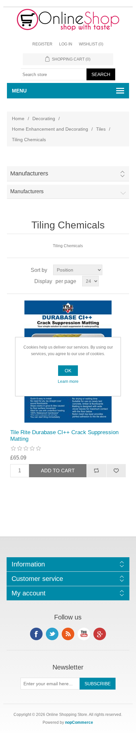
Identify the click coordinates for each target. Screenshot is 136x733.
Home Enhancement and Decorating (50, 129)
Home (18, 118)
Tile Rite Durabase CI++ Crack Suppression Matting (64, 435)
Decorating (43, 118)
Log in (65, 44)
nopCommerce (79, 722)
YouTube (84, 634)
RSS (68, 634)
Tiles (101, 129)
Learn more (68, 381)
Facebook (36, 634)
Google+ (99, 634)
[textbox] (54, 74)
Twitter (52, 634)
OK (68, 370)
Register (42, 44)
